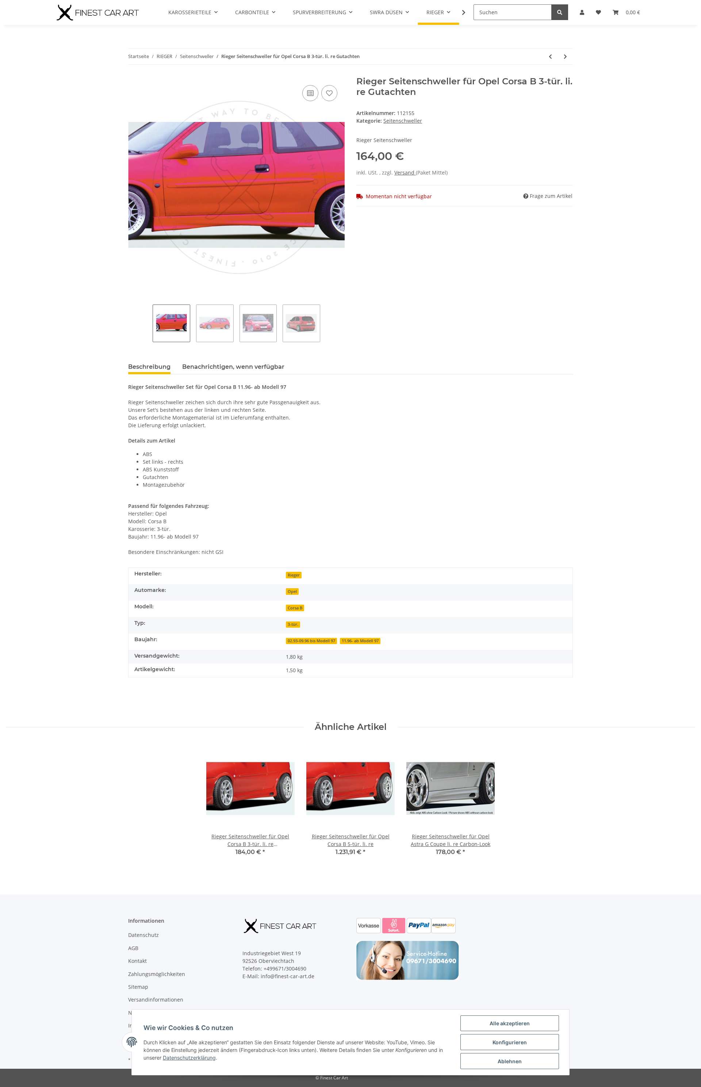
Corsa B (295, 608)
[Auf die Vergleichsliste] (310, 93)
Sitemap (138, 986)
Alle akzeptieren (510, 1023)
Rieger (294, 575)
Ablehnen (510, 1061)
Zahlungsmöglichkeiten (156, 974)
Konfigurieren (510, 1042)
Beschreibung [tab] (149, 366)
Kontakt (137, 960)
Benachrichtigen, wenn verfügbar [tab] (233, 366)
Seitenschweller (402, 120)
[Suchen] (559, 12)
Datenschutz (143, 934)
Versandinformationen (155, 999)
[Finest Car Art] (98, 12)
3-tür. (293, 624)
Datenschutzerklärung (189, 1058)
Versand (405, 172)
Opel (292, 591)
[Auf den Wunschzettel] (329, 93)
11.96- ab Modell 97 (360, 640)
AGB (133, 948)
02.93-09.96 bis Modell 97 (311, 640)
